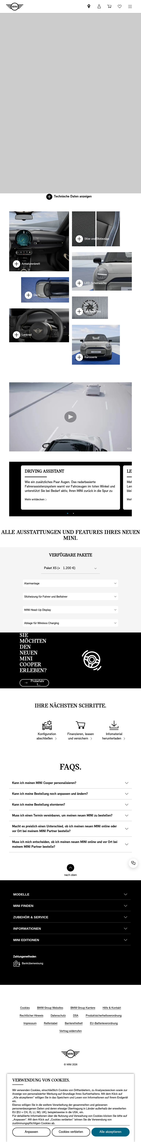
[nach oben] (70, 867)
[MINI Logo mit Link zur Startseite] (70, 1053)
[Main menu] (130, 6)
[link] (89, 6)
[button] (99, 6)
